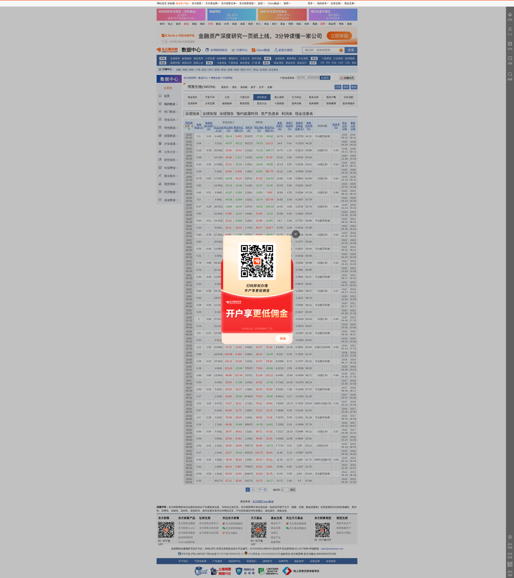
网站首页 (162, 3)
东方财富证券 (228, 3)
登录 (310, 3)
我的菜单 (322, 3)
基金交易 (349, 3)
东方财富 (196, 3)
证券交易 (335, 3)
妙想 (260, 3)
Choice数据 (273, 3)
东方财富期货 (246, 3)
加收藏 (171, 3)
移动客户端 (182, 3)
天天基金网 (211, 3)
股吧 (286, 3)
